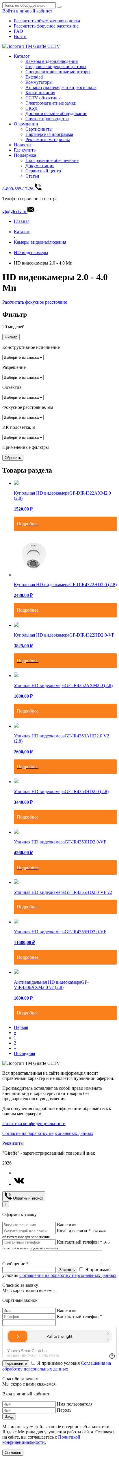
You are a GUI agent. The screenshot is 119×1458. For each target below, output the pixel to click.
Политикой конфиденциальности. (41, 1440)
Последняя (24, 1053)
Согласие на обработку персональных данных (47, 1133)
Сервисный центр (43, 170)
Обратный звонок (27, 1198)
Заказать (67, 1270)
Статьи (32, 176)
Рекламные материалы (47, 139)
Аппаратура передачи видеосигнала (60, 87)
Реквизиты (13, 1143)
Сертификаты (39, 129)
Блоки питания (40, 92)
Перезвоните (16, 1363)
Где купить (25, 149)
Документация (39, 165)
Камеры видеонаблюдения (51, 61)
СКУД (31, 108)
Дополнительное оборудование (56, 113)
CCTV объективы (43, 97)
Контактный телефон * (79, 1242)
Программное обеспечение (52, 160)
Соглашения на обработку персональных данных (67, 1275)
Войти (20, 36)
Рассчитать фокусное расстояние (46, 25)
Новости (22, 144)
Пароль (64, 1410)
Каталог (22, 56)
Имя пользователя (74, 1403)
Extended (34, 76)
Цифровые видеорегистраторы (55, 66)
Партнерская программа (49, 134)
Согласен (13, 1452)
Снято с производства (47, 118)
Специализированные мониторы (57, 71)
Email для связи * (74, 1230)
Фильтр (11, 337)
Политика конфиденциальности (34, 1123)
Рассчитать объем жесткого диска (47, 20)
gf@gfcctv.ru (14, 211)
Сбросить (13, 457)
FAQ (18, 31)
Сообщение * (15, 1263)
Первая (21, 1027)
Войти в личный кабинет (27, 10)
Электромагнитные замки (51, 103)
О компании (26, 123)
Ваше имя (66, 1224)
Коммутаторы (39, 82)
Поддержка (25, 155)
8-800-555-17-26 (18, 188)
